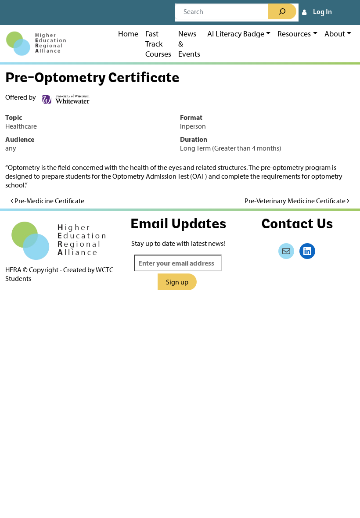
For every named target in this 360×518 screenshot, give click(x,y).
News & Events (189, 44)
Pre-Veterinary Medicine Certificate (296, 200)
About (334, 34)
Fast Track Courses (158, 44)
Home (128, 34)
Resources (294, 34)
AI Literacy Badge (235, 34)
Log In (322, 12)
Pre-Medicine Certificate (48, 200)
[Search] (282, 11)
